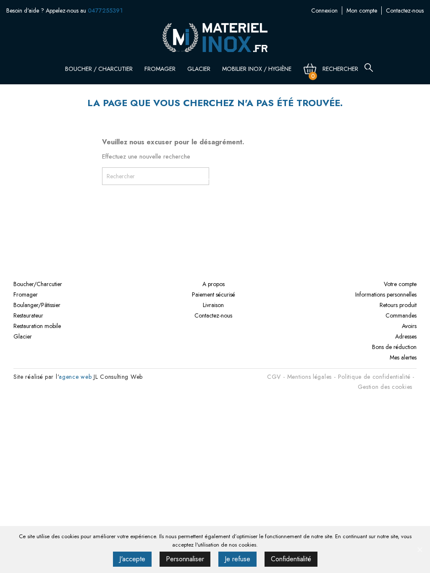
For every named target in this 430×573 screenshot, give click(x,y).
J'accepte (132, 559)
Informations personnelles (386, 294)
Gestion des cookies (385, 387)
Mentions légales (309, 376)
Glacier (199, 69)
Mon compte (361, 10)
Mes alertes (403, 357)
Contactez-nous (405, 10)
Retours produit (398, 305)
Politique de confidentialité (374, 376)
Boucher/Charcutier (37, 284)
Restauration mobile (37, 326)
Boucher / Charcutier (99, 69)
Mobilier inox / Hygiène (257, 69)
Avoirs (409, 326)
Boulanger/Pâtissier (36, 305)
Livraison (213, 305)
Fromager (160, 69)
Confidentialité (291, 559)
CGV (274, 376)
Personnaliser (185, 559)
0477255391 (105, 10)
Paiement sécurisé (213, 294)
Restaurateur (28, 315)
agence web (75, 376)
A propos (213, 284)
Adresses (406, 336)
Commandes (401, 315)
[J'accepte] (419, 549)
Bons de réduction (394, 347)
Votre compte (400, 284)
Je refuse (237, 559)
